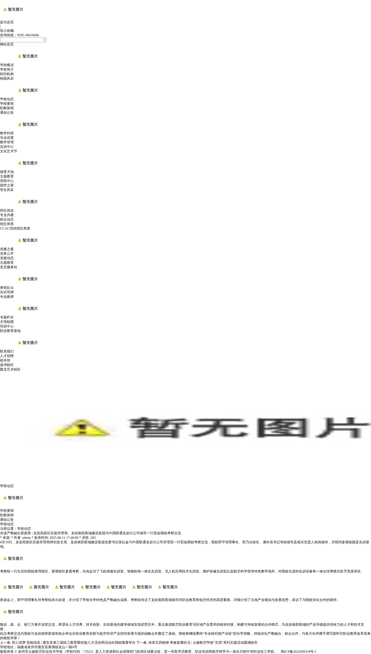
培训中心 (7, 326)
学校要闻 (7, 103)
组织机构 (7, 74)
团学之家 (7, 185)
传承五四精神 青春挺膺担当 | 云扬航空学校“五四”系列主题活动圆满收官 (203, 642)
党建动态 (7, 258)
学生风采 (7, 190)
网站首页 (7, 44)
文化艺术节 (8, 151)
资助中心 (7, 181)
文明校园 (7, 322)
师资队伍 (7, 287)
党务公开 (7, 253)
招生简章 (7, 224)
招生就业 (7, 210)
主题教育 (7, 176)
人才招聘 (7, 356)
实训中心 (7, 146)
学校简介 (7, 69)
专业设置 (7, 137)
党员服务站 (8, 267)
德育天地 (7, 172)
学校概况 (7, 65)
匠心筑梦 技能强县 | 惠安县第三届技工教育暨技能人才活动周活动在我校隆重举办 (73, 642)
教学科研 (7, 133)
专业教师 (7, 296)
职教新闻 (7, 108)
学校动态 (7, 99)
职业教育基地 (10, 331)
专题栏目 (7, 317)
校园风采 (7, 78)
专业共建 (7, 215)
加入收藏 (7, 30)
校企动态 (7, 219)
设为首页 (7, 22)
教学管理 (7, 142)
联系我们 (7, 351)
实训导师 (7, 292)
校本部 (5, 360)
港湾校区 (7, 365)
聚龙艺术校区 (10, 369)
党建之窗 (7, 249)
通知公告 (7, 112)
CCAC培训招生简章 (15, 228)
